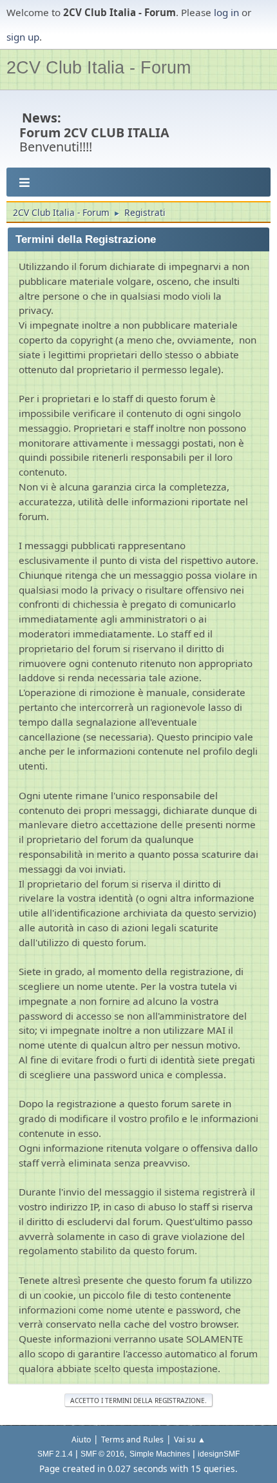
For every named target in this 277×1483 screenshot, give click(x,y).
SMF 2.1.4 (55, 1454)
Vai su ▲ (189, 1439)
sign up (22, 36)
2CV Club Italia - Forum (98, 67)
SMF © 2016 (102, 1454)
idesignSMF (219, 1454)
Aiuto (81, 1439)
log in (226, 12)
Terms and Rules (132, 1439)
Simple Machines (159, 1454)
